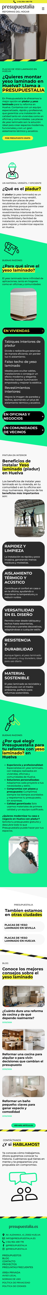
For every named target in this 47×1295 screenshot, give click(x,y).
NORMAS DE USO (11, 1279)
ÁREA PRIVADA (11, 1272)
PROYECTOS (9, 1264)
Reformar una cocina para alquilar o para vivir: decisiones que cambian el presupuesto (22, 1059)
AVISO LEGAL (9, 1275)
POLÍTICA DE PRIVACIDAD (16, 1282)
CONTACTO (8, 1261)
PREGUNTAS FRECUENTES (17, 1267)
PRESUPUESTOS (11, 1255)
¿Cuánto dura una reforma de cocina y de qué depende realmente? (22, 1014)
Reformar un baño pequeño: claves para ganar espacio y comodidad (18, 1106)
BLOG (5, 1258)
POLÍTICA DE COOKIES (14, 1286)
